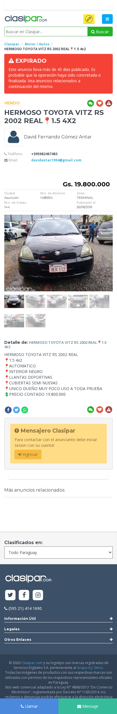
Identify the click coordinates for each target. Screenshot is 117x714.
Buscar (102, 31)
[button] (89, 19)
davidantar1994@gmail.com (56, 160)
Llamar (31, 706)
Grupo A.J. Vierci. (90, 667)
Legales (12, 629)
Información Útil (20, 618)
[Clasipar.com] (25, 19)
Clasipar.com (32, 662)
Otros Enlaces (17, 639)
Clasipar (11, 44)
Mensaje (89, 706)
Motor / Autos (37, 44)
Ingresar (30, 454)
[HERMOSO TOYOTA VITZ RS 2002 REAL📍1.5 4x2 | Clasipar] (14, 297)
